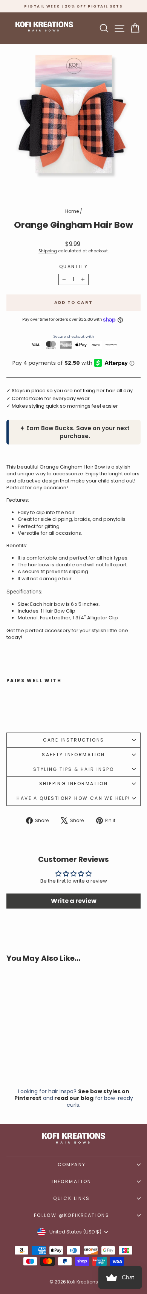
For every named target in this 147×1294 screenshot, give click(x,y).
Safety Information (73, 754)
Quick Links (71, 1198)
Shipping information (73, 783)
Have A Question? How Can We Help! (73, 798)
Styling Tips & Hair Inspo (73, 769)
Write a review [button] (73, 901)
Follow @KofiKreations (71, 1215)
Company (72, 1164)
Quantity (73, 267)
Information (71, 1181)
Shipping (47, 251)
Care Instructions (73, 740)
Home (72, 211)
